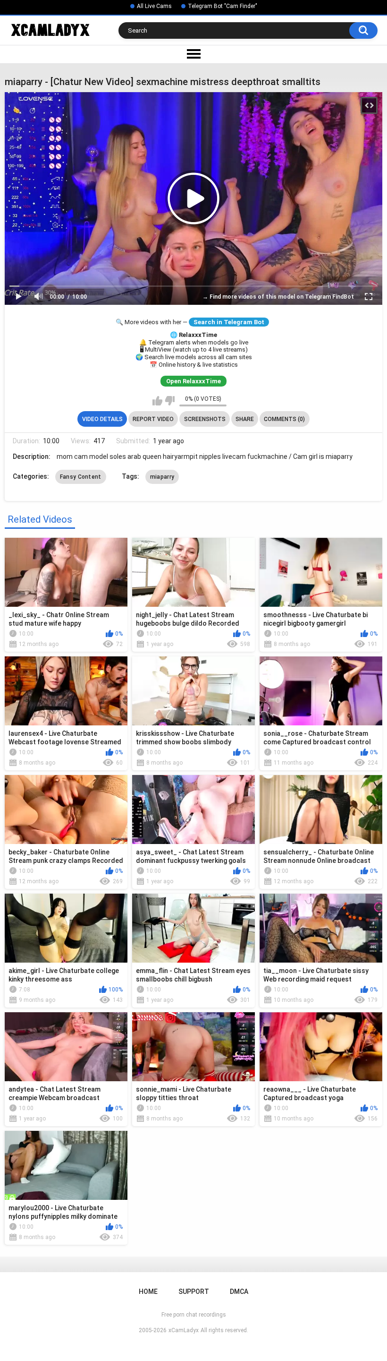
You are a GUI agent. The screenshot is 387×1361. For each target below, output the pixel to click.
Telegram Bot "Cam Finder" (222, 6)
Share (245, 419)
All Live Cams (154, 6)
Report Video (153, 419)
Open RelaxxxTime (193, 381)
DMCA (239, 1291)
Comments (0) (284, 419)
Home (148, 1291)
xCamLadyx (183, 1330)
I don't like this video (170, 400)
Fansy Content (80, 477)
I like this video (157, 400)
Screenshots (205, 419)
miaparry (162, 477)
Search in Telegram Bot (229, 322)
